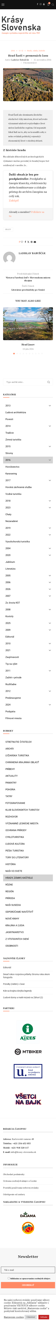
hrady (8, 229)
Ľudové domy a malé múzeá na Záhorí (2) (23, 997)
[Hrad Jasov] (28, 323)
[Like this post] (22, 241)
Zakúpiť (14, 200)
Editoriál (7, 967)
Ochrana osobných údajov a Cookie (20, 1180)
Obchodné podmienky (13, 1174)
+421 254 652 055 (22, 1143)
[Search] (52, 4)
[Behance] (44, 7)
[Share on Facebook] (25, 241)
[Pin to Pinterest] (32, 241)
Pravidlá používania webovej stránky (21, 1187)
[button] (5, 330)
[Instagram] (41, 7)
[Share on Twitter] (28, 241)
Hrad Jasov (28, 344)
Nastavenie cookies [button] (14, 1317)
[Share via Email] (35, 241)
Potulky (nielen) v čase (14, 984)
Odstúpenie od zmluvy (14, 1194)
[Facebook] (37, 7)
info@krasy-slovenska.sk (23, 1152)
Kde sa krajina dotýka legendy (17, 991)
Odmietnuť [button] (30, 1317)
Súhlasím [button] (43, 1317)
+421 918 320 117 (20, 1147)
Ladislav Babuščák (20, 59)
